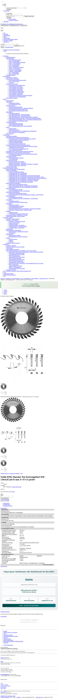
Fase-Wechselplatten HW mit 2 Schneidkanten (19, 190)
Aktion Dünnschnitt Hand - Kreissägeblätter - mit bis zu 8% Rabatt (21, 250)
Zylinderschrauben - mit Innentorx (16, 227)
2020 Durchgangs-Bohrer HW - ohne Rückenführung (21, 108)
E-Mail (7, 14)
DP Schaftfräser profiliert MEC (16, 90)
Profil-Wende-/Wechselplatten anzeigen (18, 193)
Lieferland (8, 8)
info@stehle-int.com (47, 600)
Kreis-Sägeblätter (10, 58)
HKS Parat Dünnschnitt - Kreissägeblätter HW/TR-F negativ (17, 256)
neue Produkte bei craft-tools (12, 249)
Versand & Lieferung (8, 635)
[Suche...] (17, 46)
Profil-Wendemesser (10, 196)
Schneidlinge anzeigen (14, 201)
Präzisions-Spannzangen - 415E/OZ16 (17, 162)
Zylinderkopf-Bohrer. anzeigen (16, 123)
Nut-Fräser (11, 82)
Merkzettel (5, 21)
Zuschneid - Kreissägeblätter (15, 70)
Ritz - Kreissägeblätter (14, 73)
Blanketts (8, 211)
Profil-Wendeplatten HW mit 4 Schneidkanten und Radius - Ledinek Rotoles (26, 194)
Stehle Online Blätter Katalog (5, 685)
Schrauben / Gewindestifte (12, 220)
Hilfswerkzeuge (9, 234)
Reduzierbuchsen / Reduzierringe (13, 230)
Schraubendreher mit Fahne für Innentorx (18, 236)
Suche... (23, 45)
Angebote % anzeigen (11, 245)
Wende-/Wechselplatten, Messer (10, 39)
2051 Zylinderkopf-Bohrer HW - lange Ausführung (20, 126)
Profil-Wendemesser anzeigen (15, 197)
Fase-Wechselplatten (10, 188)
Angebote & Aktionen (11, 271)
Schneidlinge (9, 199)
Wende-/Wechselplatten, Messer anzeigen (15, 169)
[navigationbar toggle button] (5, 25)
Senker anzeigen (12, 128)
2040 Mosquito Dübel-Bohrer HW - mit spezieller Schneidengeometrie (25, 118)
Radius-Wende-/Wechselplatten (13, 183)
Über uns (5, 637)
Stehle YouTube (3, 688)
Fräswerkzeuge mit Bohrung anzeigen (17, 80)
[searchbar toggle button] (23, 25)
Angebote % (6, 41)
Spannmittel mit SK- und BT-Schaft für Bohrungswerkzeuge (19, 151)
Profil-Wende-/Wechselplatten (13, 192)
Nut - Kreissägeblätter (14, 72)
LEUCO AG (3, 692)
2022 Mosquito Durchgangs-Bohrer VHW (18, 110)
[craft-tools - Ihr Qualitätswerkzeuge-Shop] (12, 24)
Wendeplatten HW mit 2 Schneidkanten (18, 173)
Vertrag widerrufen (5, 697)
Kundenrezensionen (7, 505)
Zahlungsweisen (7, 638)
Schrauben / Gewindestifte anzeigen (17, 221)
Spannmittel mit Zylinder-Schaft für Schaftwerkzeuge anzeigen (23, 154)
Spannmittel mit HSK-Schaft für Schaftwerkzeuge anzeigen (22, 138)
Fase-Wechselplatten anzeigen (15, 189)
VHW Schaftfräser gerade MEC (16, 87)
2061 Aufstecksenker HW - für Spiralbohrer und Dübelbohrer (23, 131)
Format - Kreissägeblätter (14, 63)
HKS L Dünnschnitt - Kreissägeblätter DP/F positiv (15, 265)
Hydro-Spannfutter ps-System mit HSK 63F (19, 140)
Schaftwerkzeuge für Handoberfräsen (17, 96)
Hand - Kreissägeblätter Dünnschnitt (17, 62)
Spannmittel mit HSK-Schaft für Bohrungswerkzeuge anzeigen (23, 146)
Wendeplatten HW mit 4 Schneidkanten (18, 174)
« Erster (5, 290)
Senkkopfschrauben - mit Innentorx (17, 225)
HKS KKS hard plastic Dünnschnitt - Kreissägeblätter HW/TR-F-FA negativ (26, 263)
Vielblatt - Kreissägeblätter (15, 71)
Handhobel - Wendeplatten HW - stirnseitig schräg (20, 210)
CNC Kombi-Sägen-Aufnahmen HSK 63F (18, 148)
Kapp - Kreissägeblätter (14, 65)
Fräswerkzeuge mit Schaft (12, 84)
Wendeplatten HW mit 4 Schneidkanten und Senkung (21, 182)
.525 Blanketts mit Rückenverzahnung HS (18, 213)
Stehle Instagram (3, 687)
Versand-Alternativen (5, 674)
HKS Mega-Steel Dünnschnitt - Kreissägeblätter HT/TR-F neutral (16, 261)
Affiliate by (4, 684)
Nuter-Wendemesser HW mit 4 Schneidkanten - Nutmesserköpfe (23, 198)
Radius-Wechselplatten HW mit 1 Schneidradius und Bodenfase (23, 187)
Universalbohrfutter (13, 159)
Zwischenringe (9, 229)
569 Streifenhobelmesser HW (15, 207)
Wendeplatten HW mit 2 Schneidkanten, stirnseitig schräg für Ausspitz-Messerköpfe (27, 178)
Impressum (5, 642)
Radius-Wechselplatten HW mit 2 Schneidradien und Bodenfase (23, 185)
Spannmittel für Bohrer (11, 156)
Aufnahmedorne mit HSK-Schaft (16, 147)
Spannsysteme (6, 38)
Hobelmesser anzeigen (14, 204)
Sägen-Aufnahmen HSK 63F (15, 150)
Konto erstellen (12, 19)
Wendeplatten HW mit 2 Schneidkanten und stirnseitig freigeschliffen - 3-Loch (26, 176)
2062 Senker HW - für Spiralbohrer (17, 132)
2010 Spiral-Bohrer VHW (15, 104)
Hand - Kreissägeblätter (14, 61)
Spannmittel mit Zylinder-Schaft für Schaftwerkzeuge (18, 152)
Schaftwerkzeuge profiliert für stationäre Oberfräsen (20, 95)
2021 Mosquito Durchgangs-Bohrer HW (18, 109)
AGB (4, 633)
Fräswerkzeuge (6, 35)
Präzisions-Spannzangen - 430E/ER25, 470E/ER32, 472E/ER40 (23, 164)
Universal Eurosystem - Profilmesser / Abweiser (17, 215)
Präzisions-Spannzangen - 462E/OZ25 (17, 165)
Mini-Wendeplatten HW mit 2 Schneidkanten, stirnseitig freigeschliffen (25, 208)
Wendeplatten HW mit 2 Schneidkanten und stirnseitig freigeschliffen (24, 175)
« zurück (5, 291)
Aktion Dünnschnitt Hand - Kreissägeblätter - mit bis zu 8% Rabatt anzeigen (26, 252)
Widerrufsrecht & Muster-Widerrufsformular (13, 641)
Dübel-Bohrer (9, 112)
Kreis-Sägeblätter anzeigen (15, 59)
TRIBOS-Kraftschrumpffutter (15, 141)
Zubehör (8, 238)
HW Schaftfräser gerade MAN (16, 94)
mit (4, 657)
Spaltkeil (11, 240)
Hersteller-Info (6, 504)
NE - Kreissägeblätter (14, 66)
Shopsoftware (39, 697)
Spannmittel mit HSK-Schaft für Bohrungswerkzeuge (18, 145)
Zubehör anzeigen (13, 239)
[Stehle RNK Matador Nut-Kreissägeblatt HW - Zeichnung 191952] (13, 446)
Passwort (8, 16)
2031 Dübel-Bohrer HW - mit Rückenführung (19, 114)
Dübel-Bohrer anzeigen (14, 113)
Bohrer (5, 36)
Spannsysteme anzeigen (11, 136)
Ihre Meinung (4, 616)
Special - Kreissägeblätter (14, 68)
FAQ (30, 271)
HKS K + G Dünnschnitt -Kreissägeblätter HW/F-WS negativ (17, 268)
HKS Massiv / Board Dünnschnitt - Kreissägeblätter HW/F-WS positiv (17, 254)
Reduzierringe (12, 232)
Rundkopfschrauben (13, 224)
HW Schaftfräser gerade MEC (16, 89)
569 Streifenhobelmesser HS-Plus (16, 206)
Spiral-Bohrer (9, 101)
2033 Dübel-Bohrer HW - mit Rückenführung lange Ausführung (23, 117)
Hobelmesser (9, 203)
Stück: (2, 494)
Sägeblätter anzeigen (10, 57)
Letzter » (5, 293)
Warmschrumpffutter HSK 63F (16, 142)
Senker (7, 127)
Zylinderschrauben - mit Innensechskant (18, 226)
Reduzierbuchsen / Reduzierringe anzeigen (18, 231)
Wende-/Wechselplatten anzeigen (16, 171)
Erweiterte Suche (9, 47)
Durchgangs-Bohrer (10, 105)
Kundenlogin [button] (6, 10)
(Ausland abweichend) (16, 486)
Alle (4, 33)
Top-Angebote (9, 248)
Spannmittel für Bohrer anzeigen (16, 157)
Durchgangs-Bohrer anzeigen (15, 107)
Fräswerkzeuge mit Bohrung (12, 79)
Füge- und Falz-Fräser (14, 81)
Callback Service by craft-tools (10, 632)
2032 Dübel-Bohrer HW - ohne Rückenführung (19, 115)
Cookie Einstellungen (8, 645)
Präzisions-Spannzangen (11, 160)
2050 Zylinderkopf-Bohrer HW (16, 124)
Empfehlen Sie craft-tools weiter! (8, 696)
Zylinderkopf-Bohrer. (11, 122)
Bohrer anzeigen (10, 100)
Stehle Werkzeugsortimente (22, 271)
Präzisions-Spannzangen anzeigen (16, 161)
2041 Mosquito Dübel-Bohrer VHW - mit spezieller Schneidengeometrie (25, 119)
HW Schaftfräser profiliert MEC (16, 93)
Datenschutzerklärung (8, 640)
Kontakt (5, 631)
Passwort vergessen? (13, 20)
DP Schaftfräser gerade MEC (15, 86)
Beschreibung (6, 503)
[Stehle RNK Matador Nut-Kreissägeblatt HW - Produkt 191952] (13, 421)
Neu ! (4, 271)
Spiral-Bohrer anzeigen (14, 103)
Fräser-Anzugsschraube (14, 222)
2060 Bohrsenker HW (14, 129)
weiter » (5, 292)
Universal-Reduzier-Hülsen (15, 155)
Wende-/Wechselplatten (11, 170)
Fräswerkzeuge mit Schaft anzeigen (17, 85)
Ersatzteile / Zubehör (8, 40)
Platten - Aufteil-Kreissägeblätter (16, 67)
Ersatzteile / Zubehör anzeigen (13, 218)
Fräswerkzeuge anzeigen (11, 77)
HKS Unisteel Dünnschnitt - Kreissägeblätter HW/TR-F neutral (16, 259)
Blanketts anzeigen (13, 212)
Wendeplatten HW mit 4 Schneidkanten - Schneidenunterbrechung (24, 179)
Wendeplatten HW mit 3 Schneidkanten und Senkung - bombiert (23, 180)
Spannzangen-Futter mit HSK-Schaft (17, 143)
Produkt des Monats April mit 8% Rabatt (15, 246)
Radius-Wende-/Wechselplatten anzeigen (18, 184)
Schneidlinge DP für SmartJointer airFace (18, 202)
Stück (2, 495)
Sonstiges (11, 241)
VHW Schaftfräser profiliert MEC (16, 91)
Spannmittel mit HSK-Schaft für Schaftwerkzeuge (17, 137)
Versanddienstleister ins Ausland (10, 636)
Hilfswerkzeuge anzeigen (14, 235)
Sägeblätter (5, 34)
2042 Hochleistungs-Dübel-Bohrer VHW (18, 121)
